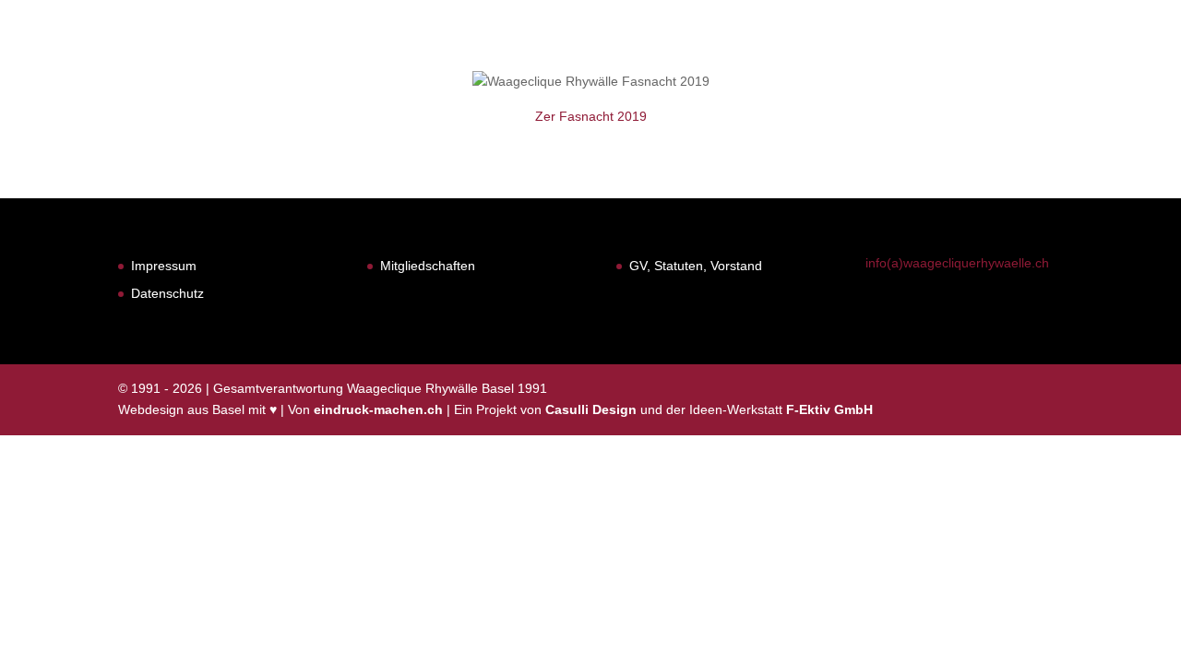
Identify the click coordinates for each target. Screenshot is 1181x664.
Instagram (1110, 62)
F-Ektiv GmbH (829, 409)
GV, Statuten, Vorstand (695, 265)
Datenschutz (167, 293)
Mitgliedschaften (427, 265)
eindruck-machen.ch (378, 409)
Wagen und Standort (944, 62)
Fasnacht (683, 62)
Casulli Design (591, 409)
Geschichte (791, 62)
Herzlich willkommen (535, 62)
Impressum (164, 265)
